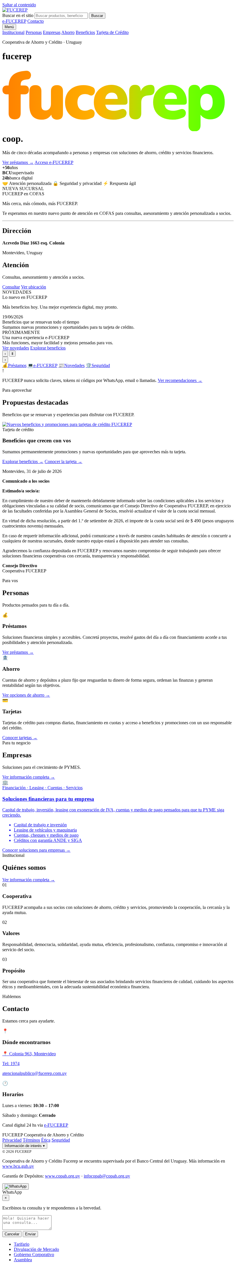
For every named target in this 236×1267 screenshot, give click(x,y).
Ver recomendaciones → (180, 380)
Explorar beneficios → (22, 461)
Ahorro (68, 32)
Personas (34, 32)
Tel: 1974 (11, 1063)
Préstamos (14, 365)
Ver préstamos (18, 162)
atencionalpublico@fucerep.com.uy (34, 1073)
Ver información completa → (28, 777)
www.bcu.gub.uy (18, 1166)
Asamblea (23, 1259)
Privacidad (12, 1140)
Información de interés (25, 1146)
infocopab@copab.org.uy (107, 1176)
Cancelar (12, 1234)
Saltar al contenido (19, 4)
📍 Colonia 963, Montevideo (29, 1053)
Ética (45, 1140)
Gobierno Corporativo (34, 1254)
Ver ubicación (33, 286)
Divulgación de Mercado (36, 1249)
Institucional (13, 32)
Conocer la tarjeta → (63, 461)
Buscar (97, 16)
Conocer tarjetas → (19, 737)
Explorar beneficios (48, 347)
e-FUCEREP (14, 21)
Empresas (51, 32)
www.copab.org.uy (62, 1176)
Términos (31, 1140)
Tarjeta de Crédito (112, 32)
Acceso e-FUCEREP (54, 162)
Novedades (71, 365)
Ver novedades (15, 347)
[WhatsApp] (15, 1186)
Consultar (11, 286)
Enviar (30, 1234)
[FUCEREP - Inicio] (15, 9)
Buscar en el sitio (17, 15)
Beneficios (85, 32)
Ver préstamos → (18, 652)
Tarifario (21, 1244)
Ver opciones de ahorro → (26, 695)
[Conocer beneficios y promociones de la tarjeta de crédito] (67, 424)
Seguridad (98, 365)
